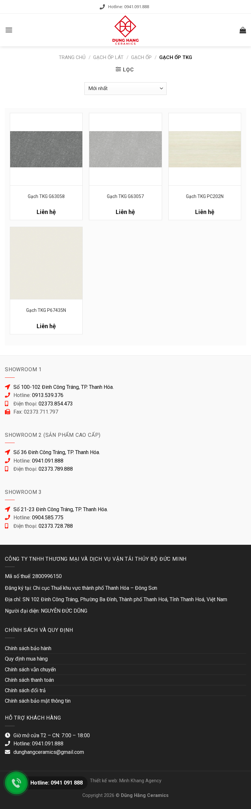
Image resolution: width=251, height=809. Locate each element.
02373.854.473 (56, 404)
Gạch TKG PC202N (205, 196)
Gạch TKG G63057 (125, 196)
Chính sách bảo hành (28, 648)
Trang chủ (72, 57)
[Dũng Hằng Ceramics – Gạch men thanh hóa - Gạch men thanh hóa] (125, 30)
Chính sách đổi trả (25, 690)
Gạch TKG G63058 (46, 196)
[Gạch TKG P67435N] (46, 263)
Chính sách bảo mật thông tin (38, 701)
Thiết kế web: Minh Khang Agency (125, 781)
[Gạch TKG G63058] (46, 149)
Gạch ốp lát (108, 57)
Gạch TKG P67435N (46, 310)
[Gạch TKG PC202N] (205, 149)
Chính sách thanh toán (29, 680)
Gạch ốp (141, 57)
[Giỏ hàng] (243, 30)
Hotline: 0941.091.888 (128, 6)
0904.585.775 (47, 517)
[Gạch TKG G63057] (125, 149)
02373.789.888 (56, 469)
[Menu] (9, 30)
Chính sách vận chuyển (30, 669)
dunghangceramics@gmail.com (48, 752)
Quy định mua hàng (26, 659)
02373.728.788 (56, 526)
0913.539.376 (47, 395)
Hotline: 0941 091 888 (56, 783)
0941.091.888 (47, 461)
